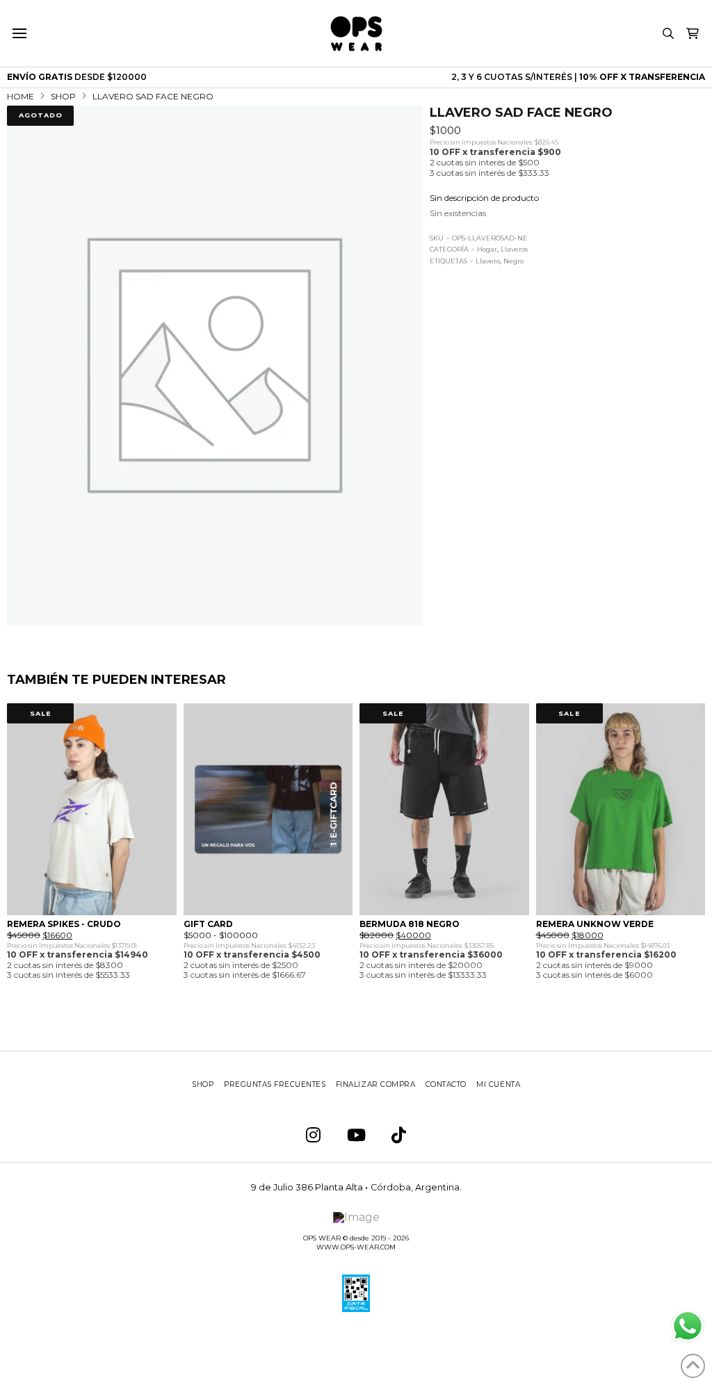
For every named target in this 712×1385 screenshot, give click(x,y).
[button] (19, 33)
